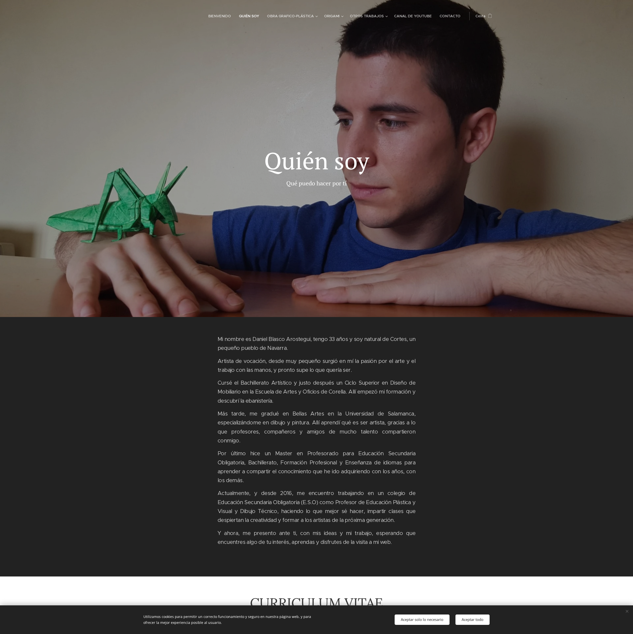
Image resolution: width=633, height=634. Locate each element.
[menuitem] (221, 16)
